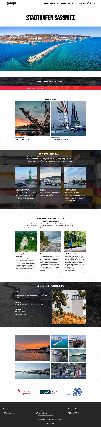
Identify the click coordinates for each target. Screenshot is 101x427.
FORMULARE (82, 3)
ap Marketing (53, 423)
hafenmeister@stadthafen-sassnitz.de (45, 415)
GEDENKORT (72, 3)
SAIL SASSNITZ (62, 3)
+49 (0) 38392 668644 (43, 413)
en (94, 3)
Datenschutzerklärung (58, 419)
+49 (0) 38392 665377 (10, 412)
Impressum (51, 419)
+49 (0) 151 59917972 (42, 412)
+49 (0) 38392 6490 (75, 412)
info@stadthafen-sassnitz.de (11, 413)
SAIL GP (45, 3)
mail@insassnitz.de (74, 413)
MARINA (52, 3)
